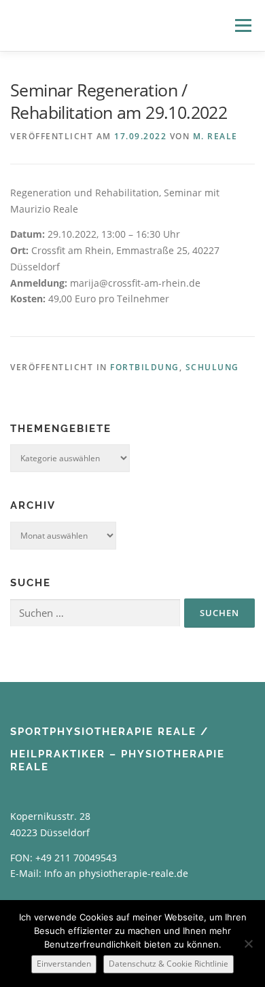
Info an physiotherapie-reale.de (116, 873)
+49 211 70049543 (76, 857)
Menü (243, 25)
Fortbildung (144, 367)
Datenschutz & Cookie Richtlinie (168, 963)
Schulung (212, 367)
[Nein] (248, 943)
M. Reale (215, 136)
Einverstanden (64, 963)
